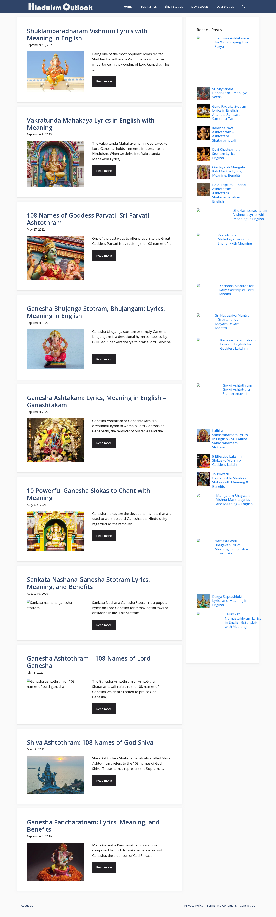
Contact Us (247, 905)
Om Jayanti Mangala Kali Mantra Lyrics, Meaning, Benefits (228, 171)
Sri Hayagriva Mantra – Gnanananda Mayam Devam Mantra (232, 321)
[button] (243, 6)
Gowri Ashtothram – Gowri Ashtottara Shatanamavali (239, 389)
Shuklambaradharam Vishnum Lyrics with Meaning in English (87, 34)
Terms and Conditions (221, 905)
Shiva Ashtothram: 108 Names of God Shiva (90, 742)
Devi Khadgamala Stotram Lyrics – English (226, 153)
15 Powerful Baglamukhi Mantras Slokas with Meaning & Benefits (230, 480)
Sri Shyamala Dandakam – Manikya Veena (229, 92)
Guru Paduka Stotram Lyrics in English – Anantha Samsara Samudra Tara (229, 112)
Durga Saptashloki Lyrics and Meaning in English (229, 600)
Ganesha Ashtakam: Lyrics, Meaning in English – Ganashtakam (96, 401)
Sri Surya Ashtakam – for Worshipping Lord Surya (232, 42)
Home (128, 6)
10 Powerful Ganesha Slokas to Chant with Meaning (88, 494)
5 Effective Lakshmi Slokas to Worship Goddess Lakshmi (227, 460)
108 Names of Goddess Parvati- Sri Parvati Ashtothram (88, 219)
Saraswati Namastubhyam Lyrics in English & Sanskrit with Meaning (243, 620)
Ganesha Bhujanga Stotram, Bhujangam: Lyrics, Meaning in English (96, 312)
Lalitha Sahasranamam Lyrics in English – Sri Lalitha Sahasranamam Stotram (230, 439)
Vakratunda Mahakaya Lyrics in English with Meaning (91, 124)
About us (27, 905)
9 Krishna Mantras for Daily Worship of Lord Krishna (236, 289)
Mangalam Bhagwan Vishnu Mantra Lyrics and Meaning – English (234, 499)
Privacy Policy (193, 905)
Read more (104, 81)
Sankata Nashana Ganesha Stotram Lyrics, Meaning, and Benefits (88, 583)
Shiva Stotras (174, 6)
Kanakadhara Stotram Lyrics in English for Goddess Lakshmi (238, 344)
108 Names (149, 6)
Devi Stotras (200, 6)
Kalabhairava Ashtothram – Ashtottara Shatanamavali (224, 134)
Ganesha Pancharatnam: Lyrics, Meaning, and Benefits (93, 825)
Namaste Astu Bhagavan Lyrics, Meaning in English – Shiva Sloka (231, 546)
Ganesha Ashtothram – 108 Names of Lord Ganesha (89, 662)
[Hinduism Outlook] (60, 6)
